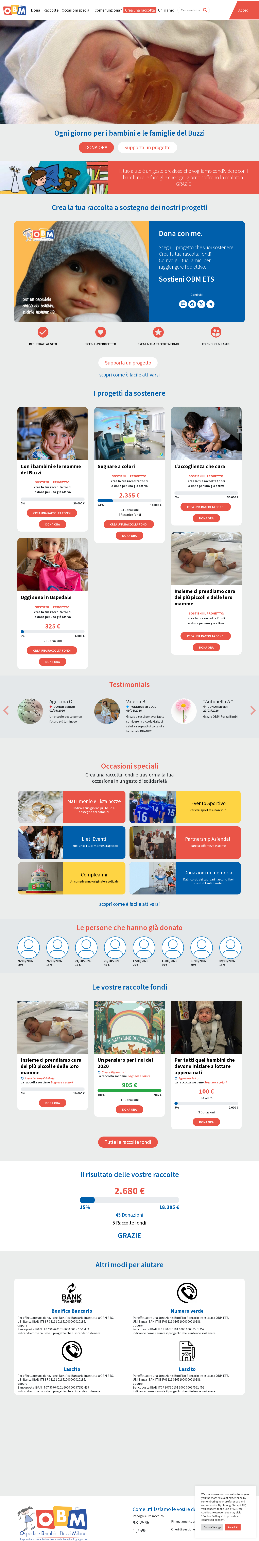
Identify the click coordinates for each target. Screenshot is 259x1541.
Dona (35, 10)
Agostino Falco (188, 1078)
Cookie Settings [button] (212, 1527)
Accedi (243, 10)
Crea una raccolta (140, 10)
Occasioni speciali (76, 10)
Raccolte (50, 10)
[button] (6, 710)
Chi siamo (166, 10)
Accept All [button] (233, 1527)
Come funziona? (108, 10)
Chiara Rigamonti (113, 1072)
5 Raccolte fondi (129, 1222)
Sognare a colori (61, 1082)
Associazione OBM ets (39, 1078)
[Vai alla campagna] (52, 1027)
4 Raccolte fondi (129, 515)
